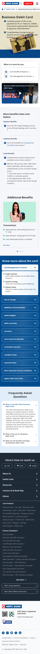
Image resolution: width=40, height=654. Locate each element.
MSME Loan (18, 526)
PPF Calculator (20, 562)
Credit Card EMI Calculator (26, 559)
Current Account (21, 516)
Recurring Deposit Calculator (13, 569)
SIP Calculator (8, 565)
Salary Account (8, 516)
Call (8, 466)
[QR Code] (5, 614)
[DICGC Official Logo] (11, 614)
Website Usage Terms (10, 644)
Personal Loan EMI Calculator (13, 537)
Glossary (23, 644)
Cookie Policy (7, 638)
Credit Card (20, 520)
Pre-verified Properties (11, 513)
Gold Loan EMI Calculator (12, 550)
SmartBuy (32, 128)
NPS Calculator (8, 575)
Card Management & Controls (21, 76)
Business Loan (28, 507)
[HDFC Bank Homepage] (3, 9)
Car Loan (18, 507)
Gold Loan (21, 510)
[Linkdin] (20, 633)
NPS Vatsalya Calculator (24, 575)
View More (6, 245)
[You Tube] (11, 633)
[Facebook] (3, 633)
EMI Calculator (8, 534)
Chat (21, 466)
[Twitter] (16, 633)
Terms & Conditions (20, 638)
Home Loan (31, 510)
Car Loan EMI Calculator (11, 541)
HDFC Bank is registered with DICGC (26, 612)
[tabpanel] (20, 279)
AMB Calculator (8, 559)
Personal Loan (8, 507)
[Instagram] (7, 633)
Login (27, 3)
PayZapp (27, 143)
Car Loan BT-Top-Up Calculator (14, 572)
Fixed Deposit (8, 526)
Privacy (32, 638)
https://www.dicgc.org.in (25, 617)
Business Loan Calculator (12, 547)
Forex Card (7, 523)
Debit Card (30, 520)
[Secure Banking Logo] (7, 621)
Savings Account (27, 513)
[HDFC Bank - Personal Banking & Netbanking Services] (12, 606)
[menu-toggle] (37, 4)
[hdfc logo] (10, 3)
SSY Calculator (8, 562)
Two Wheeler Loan (9, 510)
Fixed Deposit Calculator (24, 565)
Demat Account (8, 520)
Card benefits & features (19, 72)
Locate (34, 466)
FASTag (23, 523)
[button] (17, 251)
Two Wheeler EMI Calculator (13, 544)
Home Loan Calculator (11, 553)
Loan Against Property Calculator (15, 556)
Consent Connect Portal (10, 641)
